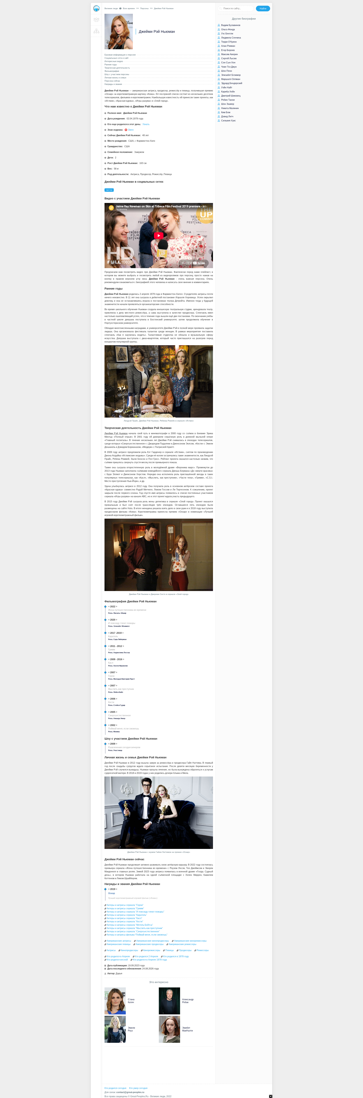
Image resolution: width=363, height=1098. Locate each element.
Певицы (169, 950)
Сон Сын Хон (228, 62)
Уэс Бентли (227, 33)
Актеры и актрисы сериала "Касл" (124, 918)
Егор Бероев (228, 50)
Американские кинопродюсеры (152, 941)
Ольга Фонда (228, 29)
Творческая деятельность (117, 68)
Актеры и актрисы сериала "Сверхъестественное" (133, 931)
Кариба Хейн (228, 91)
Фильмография (112, 71)
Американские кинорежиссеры (190, 941)
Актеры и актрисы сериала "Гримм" (125, 908)
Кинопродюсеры (129, 950)
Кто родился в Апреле (118, 956)
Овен (131, 130)
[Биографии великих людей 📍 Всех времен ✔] (96, 8)
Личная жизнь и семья (115, 77)
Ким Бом (225, 112)
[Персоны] (96, 20)
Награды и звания (113, 84)
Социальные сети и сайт (117, 58)
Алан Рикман (228, 46)
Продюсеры (185, 950)
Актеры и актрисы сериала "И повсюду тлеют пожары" (135, 912)
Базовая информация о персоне (120, 55)
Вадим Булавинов (230, 25)
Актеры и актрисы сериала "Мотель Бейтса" (130, 925)
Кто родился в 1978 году (176, 956)
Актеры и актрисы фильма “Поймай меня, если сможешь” (137, 934)
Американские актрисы (119, 941)
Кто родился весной (117, 959)
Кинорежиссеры (151, 950)
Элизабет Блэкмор (231, 75)
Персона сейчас (112, 81)
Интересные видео (114, 61)
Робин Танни (228, 100)
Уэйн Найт (226, 87)
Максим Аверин (229, 54)
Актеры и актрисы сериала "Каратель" (127, 915)
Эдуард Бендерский (231, 83)
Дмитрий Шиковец (230, 96)
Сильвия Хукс (228, 120)
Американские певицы (119, 944)
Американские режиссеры (182, 944)
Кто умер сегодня (138, 1088)
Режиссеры (203, 950)
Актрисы (111, 950)
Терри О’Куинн (229, 42)
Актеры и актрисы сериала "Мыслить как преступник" (135, 928)
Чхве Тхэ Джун (229, 67)
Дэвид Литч (227, 116)
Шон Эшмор (227, 104)
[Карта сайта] (96, 31)
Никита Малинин (230, 108)
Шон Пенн (226, 71)
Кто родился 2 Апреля (146, 956)
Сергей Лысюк (229, 58)
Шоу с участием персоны (117, 74)
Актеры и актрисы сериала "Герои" (125, 905)
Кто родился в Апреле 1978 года (150, 959)
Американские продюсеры (150, 944)
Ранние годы (111, 64)
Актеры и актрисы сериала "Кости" (125, 921)
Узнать (146, 124)
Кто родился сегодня (115, 1088)
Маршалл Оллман (230, 79)
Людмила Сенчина (231, 37)
